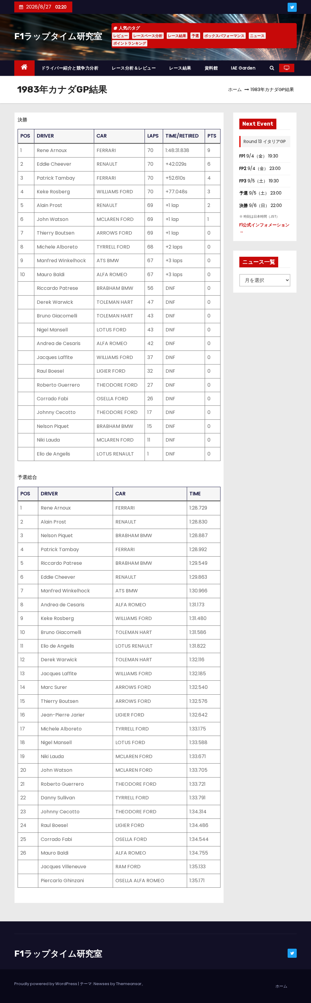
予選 (195, 35)
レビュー (120, 35)
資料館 (211, 68)
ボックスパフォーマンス (224, 35)
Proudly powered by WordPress (46, 984)
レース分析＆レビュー (134, 68)
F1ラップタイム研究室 (58, 36)
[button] (272, 67)
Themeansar (129, 984)
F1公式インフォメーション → (264, 228)
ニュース (257, 35)
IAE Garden (243, 68)
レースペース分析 (147, 35)
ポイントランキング (129, 43)
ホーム (235, 89)
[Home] (24, 68)
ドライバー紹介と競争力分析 (70, 68)
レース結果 (177, 35)
